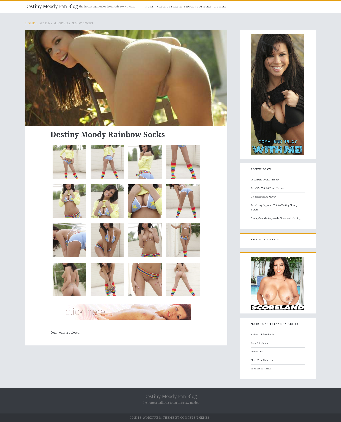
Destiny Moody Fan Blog (51, 6)
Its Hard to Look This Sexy (265, 179)
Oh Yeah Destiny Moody (263, 196)
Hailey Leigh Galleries (263, 334)
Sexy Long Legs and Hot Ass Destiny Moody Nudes (274, 207)
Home (149, 6)
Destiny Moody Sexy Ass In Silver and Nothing (276, 218)
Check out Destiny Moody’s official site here (191, 6)
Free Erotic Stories (261, 368)
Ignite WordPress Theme (152, 417)
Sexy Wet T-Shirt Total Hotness (267, 188)
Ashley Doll (257, 351)
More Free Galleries (262, 360)
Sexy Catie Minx (259, 343)
